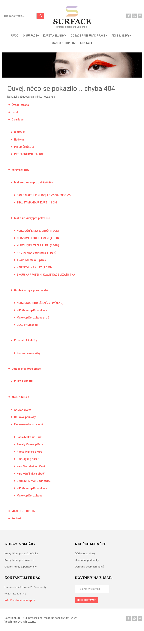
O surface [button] (30, 35)
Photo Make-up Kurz (29, 451)
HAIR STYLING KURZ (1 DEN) (34, 267)
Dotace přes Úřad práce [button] (88, 35)
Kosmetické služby (26, 340)
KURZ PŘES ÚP (23, 381)
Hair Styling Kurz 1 (28, 459)
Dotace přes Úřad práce (26, 368)
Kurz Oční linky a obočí (30, 473)
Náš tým (19, 139)
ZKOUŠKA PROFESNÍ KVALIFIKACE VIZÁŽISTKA (46, 274)
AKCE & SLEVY (20, 396)
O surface (17, 119)
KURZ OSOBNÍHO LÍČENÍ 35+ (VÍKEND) (40, 302)
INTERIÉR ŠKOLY (24, 146)
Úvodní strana (20, 104)
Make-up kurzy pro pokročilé (32, 218)
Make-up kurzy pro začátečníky (33, 182)
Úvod (15, 35)
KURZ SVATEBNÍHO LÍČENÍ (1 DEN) (38, 238)
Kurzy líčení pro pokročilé (19, 559)
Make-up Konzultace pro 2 (33, 317)
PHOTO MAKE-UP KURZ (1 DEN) (36, 252)
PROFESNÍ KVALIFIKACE (29, 154)
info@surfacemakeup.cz (19, 600)
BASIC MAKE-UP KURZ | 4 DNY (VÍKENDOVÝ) (44, 195)
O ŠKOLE (19, 132)
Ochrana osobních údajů (89, 566)
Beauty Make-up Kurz (30, 444)
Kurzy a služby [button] (53, 35)
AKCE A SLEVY (23, 409)
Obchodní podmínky (87, 559)
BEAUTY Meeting (27, 324)
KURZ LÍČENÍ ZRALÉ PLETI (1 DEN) (38, 245)
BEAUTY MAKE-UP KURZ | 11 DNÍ (37, 202)
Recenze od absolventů (28, 424)
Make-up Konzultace (29, 495)
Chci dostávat (86, 600)
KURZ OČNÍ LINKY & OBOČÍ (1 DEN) (38, 230)
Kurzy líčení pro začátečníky (21, 553)
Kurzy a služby (20, 169)
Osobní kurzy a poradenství (31, 290)
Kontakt (86, 43)
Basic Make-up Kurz (29, 437)
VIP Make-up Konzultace (32, 310)
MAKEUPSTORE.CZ (64, 43)
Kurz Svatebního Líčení (31, 466)
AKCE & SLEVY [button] (120, 35)
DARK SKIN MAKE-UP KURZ (34, 480)
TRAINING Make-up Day (31, 260)
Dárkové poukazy (25, 417)
